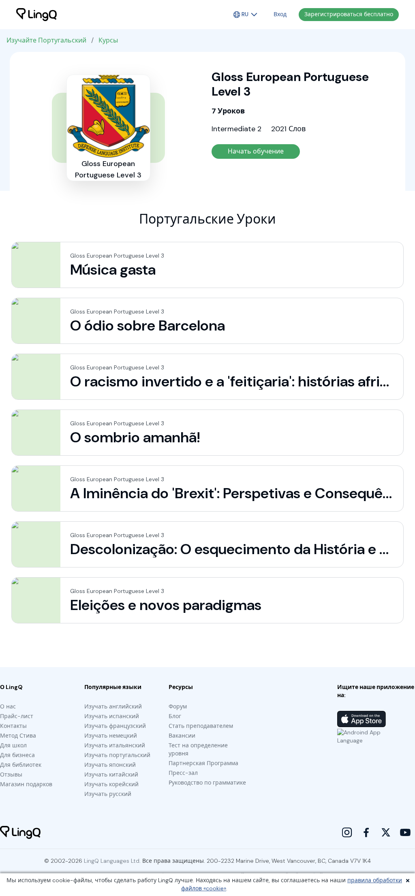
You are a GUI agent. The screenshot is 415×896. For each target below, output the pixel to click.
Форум (178, 706)
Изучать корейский (111, 784)
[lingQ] (36, 14)
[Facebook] (366, 832)
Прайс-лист (16, 716)
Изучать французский (115, 726)
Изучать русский (107, 794)
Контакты (13, 726)
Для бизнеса (17, 755)
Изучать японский (110, 764)
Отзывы (11, 774)
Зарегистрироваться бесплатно (348, 14)
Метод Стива (18, 735)
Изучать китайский (111, 774)
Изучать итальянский (114, 745)
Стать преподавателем (201, 726)
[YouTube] (405, 832)
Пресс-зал (183, 773)
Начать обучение (256, 151)
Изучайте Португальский (46, 40)
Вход (280, 14)
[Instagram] (347, 832)
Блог (175, 716)
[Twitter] (386, 832)
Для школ (13, 745)
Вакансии (182, 735)
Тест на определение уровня (198, 749)
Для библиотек (20, 764)
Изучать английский (113, 706)
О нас (8, 706)
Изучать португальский (117, 755)
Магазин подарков (26, 784)
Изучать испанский (111, 716)
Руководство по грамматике (207, 782)
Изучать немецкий (110, 735)
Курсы (108, 40)
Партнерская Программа (203, 763)
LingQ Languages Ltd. (112, 860)
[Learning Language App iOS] (361, 719)
